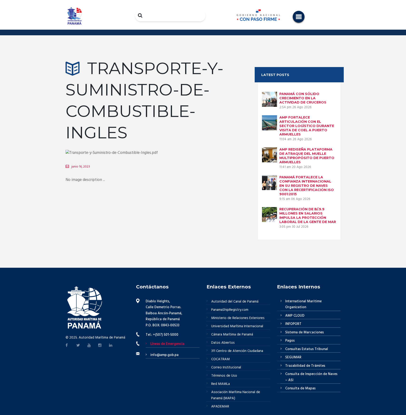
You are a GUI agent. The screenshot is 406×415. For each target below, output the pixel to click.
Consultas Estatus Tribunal (306, 349)
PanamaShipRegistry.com (229, 310)
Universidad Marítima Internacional (237, 326)
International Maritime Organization (303, 304)
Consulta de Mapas (300, 388)
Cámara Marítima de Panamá (232, 334)
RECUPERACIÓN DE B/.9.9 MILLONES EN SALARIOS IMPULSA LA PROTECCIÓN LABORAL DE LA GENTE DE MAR (307, 215)
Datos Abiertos (223, 343)
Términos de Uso (224, 376)
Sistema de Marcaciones (304, 332)
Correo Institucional (226, 367)
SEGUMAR (293, 357)
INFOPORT (293, 324)
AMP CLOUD (294, 316)
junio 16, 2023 (80, 166)
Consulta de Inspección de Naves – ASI (311, 377)
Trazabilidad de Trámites (305, 366)
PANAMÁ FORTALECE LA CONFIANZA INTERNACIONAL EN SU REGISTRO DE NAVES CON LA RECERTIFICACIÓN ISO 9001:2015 (306, 185)
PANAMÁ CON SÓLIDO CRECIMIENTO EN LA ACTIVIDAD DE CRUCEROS (302, 98)
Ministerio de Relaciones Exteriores (238, 318)
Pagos (290, 340)
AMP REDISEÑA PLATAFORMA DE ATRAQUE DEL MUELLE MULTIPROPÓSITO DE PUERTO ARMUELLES (306, 155)
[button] (298, 17)
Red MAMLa (220, 384)
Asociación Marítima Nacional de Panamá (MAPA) (235, 395)
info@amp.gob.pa (164, 355)
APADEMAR (220, 406)
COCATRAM (220, 359)
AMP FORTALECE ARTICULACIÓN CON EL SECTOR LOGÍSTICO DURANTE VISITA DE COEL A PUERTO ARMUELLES (306, 125)
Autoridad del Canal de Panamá (234, 301)
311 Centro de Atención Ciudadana (237, 351)
